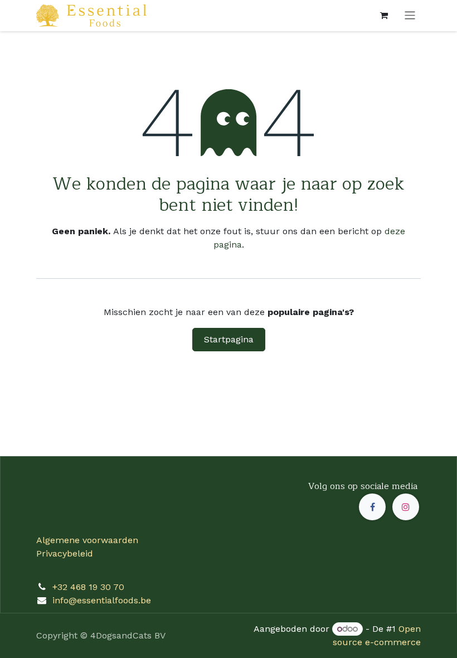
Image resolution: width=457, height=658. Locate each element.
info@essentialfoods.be (101, 600)
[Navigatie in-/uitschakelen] (410, 15)
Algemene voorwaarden (87, 540)
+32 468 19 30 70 (88, 587)
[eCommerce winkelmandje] (384, 15)
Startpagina (229, 339)
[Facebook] (372, 507)
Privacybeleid (64, 553)
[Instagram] (405, 507)
